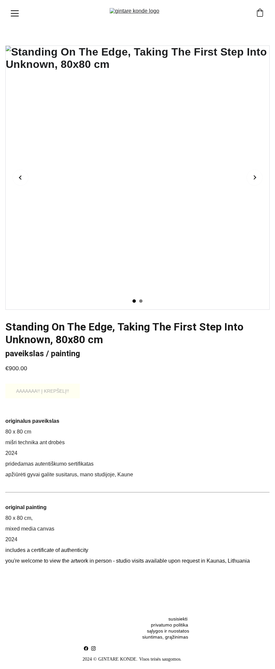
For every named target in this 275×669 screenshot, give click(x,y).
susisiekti (178, 619)
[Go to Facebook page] (86, 648)
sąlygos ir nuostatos (168, 631)
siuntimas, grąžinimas (165, 637)
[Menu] (15, 13)
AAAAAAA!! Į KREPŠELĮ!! (42, 391)
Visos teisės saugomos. (160, 659)
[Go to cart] (260, 13)
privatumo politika (169, 625)
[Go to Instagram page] (93, 648)
